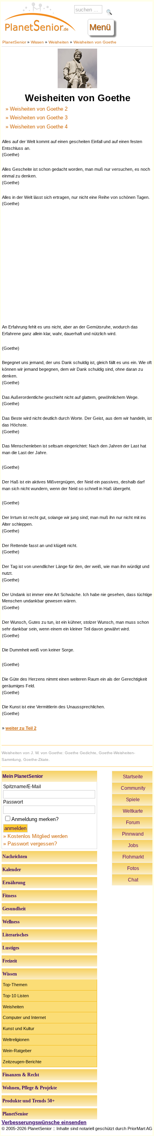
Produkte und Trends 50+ (28, 1101)
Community (133, 788)
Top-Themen (15, 984)
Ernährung (13, 882)
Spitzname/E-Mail (22, 786)
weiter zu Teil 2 (21, 728)
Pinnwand (133, 834)
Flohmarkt (133, 857)
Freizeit (9, 961)
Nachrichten (14, 856)
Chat (133, 880)
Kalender (11, 869)
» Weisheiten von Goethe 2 (37, 109)
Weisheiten (59, 42)
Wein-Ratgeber (17, 1050)
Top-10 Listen (16, 995)
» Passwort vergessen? (30, 844)
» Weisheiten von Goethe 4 (37, 127)
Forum (133, 822)
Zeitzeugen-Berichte (22, 1061)
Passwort (13, 802)
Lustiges (10, 948)
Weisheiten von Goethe (94, 42)
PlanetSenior (14, 42)
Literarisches (15, 935)
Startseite (133, 776)
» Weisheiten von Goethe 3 (37, 118)
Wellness (11, 922)
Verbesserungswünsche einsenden (44, 1122)
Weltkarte (133, 811)
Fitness (9, 895)
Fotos (133, 868)
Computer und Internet (24, 1017)
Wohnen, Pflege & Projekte (29, 1088)
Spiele (133, 799)
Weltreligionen (16, 1039)
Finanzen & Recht (20, 1075)
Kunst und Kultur (18, 1028)
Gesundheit (14, 908)
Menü (100, 27)
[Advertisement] (77, 264)
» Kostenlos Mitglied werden (35, 836)
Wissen (37, 42)
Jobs (133, 845)
